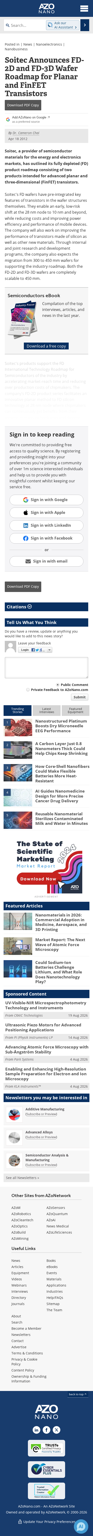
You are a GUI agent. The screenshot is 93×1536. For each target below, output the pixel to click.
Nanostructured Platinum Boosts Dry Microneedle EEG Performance (61, 725)
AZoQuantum (57, 1214)
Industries (54, 1291)
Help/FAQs (54, 1297)
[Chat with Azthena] (81, 1526)
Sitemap (53, 1303)
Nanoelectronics (49, 44)
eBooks (52, 1266)
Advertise (18, 1347)
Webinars (19, 1285)
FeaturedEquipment (75, 710)
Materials (54, 1279)
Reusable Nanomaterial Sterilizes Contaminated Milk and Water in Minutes (61, 818)
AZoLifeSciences (59, 1232)
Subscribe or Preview (41, 1114)
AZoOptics (19, 1226)
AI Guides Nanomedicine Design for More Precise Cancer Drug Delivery (60, 795)
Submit (80, 697)
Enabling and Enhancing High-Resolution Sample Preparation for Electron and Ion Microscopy (46, 1073)
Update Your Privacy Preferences (49, 1521)
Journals (18, 1303)
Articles (17, 1266)
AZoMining (20, 1238)
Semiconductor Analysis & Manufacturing (47, 1157)
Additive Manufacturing (45, 1109)
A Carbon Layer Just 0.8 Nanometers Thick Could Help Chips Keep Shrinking (61, 748)
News (27, 44)
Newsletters (21, 1334)
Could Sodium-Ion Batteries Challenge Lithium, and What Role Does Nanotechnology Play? (58, 972)
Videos (16, 1279)
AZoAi (51, 1220)
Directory (18, 1297)
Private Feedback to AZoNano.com (59, 689)
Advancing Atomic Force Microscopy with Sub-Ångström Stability (46, 1049)
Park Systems (24, 1059)
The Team (54, 1310)
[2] (18, 750)
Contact (17, 1341)
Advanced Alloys (39, 1132)
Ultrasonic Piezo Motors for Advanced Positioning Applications (43, 1027)
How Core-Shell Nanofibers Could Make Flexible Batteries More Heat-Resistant (62, 774)
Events (51, 1273)
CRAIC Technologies (28, 1015)
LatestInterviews (46, 710)
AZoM (16, 1207)
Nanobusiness (16, 49)
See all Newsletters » (22, 1177)
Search (16, 1322)
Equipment (20, 1273)
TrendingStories (17, 710)
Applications (56, 1285)
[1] (18, 727)
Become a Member (26, 1328)
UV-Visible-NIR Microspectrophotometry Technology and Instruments (45, 1005)
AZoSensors (55, 1207)
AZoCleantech (22, 1220)
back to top (76, 1394)
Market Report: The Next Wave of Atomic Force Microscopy (60, 944)
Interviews (19, 1291)
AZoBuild (18, 1232)
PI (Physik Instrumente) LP (33, 1037)
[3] (18, 772)
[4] (18, 797)
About (16, 1316)
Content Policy (22, 1370)
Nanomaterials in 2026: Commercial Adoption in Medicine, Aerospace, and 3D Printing (61, 922)
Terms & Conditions (27, 1353)
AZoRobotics (21, 1214)
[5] (18, 820)
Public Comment (74, 684)
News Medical (57, 1226)
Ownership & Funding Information (28, 1378)
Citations (17, 607)
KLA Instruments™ (27, 1086)
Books (51, 1260)
